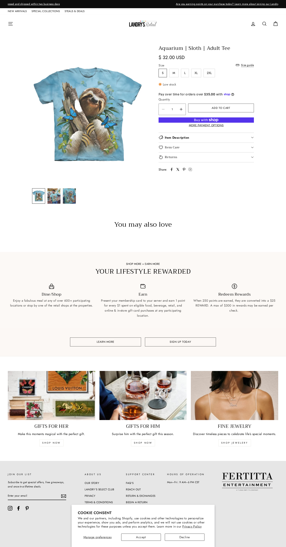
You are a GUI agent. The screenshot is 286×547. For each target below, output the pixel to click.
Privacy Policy (192, 526)
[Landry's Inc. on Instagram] (10, 508)
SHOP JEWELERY (234, 443)
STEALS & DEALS (75, 11)
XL (196, 72)
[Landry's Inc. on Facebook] (18, 508)
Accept (141, 537)
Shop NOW (143, 443)
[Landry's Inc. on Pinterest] (27, 508)
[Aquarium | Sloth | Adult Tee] (172, 169)
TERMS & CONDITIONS (99, 502)
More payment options (206, 125)
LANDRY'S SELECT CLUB (99, 489)
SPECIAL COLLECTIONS (46, 11)
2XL (209, 72)
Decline (184, 537)
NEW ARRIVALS (17, 11)
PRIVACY (90, 496)
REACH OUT (133, 489)
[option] (143, 4)
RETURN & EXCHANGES (140, 496)
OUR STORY (92, 483)
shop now (51, 443)
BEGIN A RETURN (137, 502)
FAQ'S (129, 483)
